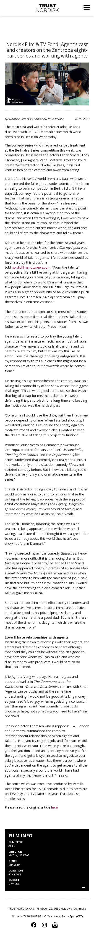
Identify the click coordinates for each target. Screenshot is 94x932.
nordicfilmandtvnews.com (31, 267)
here (54, 807)
